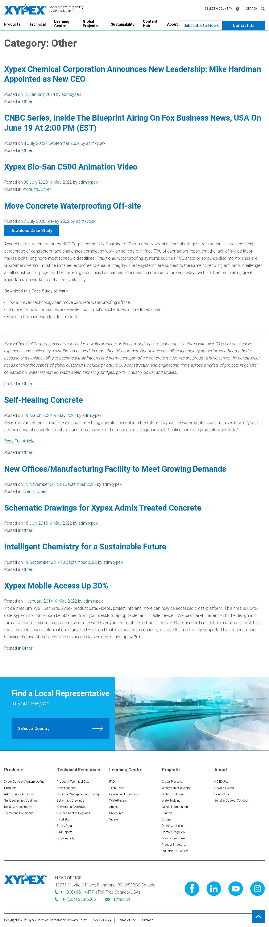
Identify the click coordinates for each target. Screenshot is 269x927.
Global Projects (90, 23)
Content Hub (150, 23)
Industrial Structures (175, 851)
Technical (37, 24)
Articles (114, 806)
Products (12, 24)
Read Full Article (19, 441)
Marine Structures (173, 838)
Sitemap (147, 920)
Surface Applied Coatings (21, 800)
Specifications (66, 788)
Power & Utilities (172, 825)
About (172, 24)
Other (27, 101)
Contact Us (243, 25)
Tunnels (167, 813)
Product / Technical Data (73, 781)
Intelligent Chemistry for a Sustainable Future (85, 546)
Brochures (116, 813)
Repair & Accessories (18, 806)
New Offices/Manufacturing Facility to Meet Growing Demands (115, 469)
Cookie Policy (102, 920)
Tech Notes (116, 788)
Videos (114, 819)
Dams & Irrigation (173, 832)
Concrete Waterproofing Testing (78, 794)
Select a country (218, 8)
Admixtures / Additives (19, 794)
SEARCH (251, 8)
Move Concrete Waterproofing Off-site (72, 206)
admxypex (71, 94)
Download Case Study (31, 230)
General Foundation (175, 806)
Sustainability (122, 24)
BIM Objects (65, 832)
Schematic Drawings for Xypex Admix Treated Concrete (102, 507)
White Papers (118, 800)
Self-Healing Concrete (43, 400)
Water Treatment (173, 794)
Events (28, 491)
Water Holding (171, 800)
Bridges (167, 819)
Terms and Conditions (19, 813)
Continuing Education (123, 794)
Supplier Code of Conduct (231, 800)
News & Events (224, 788)
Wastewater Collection (176, 788)
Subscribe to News (201, 25)
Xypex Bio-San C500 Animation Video (70, 166)
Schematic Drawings (70, 800)
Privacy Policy (77, 920)
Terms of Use (127, 920)
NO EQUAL (221, 781)
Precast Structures (174, 844)
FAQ (112, 781)
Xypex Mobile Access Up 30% (56, 585)
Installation (64, 819)
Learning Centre (61, 23)
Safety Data (64, 825)
